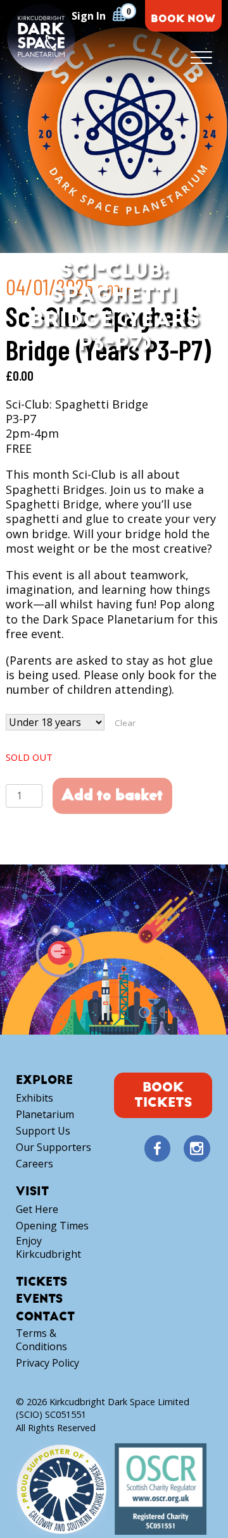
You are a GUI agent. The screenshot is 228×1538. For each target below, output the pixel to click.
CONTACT (45, 1317)
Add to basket (112, 795)
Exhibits (34, 1098)
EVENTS (39, 1299)
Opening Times (52, 1226)
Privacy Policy (47, 1363)
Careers (34, 1164)
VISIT (32, 1191)
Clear (125, 723)
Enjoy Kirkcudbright (48, 1247)
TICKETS (41, 1282)
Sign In (89, 16)
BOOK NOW (183, 19)
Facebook (157, 1149)
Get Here (37, 1209)
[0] (119, 14)
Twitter (177, 1149)
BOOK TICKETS (163, 1095)
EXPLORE (44, 1080)
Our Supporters (53, 1147)
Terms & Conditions (41, 1340)
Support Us (43, 1131)
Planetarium (45, 1114)
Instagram (197, 1149)
